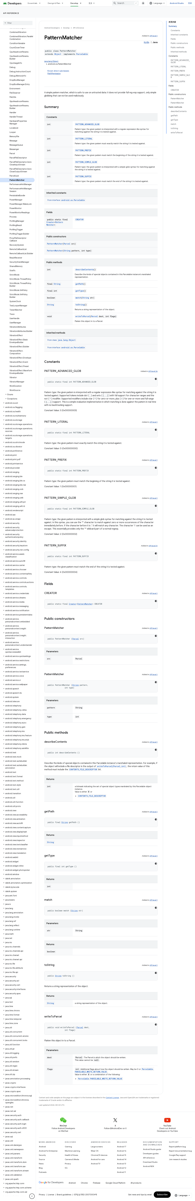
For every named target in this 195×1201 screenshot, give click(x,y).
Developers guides (151, 1153)
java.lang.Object (51, 61)
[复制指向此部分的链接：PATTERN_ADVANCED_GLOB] (83, 371)
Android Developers (52, 28)
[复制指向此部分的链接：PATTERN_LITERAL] (70, 422)
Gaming (68, 1146)
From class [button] (61, 340)
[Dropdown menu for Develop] (81, 3)
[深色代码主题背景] (155, 379)
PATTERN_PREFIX (83, 150)
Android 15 (121, 1155)
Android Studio (177, 3)
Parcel (67, 243)
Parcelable (82, 54)
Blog (41, 1168)
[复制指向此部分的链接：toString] (57, 965)
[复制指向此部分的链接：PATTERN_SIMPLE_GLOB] (78, 498)
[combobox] (125, 3)
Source (42, 1159)
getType (79, 291)
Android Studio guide (152, 1149)
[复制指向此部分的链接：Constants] (62, 362)
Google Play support (177, 1155)
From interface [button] (66, 200)
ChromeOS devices (99, 1155)
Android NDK (148, 1166)
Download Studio (150, 1162)
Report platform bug (177, 1146)
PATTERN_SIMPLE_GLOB (86, 162)
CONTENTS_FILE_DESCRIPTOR (83, 769)
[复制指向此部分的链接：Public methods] (70, 732)
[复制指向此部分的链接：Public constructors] (77, 619)
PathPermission (54, 73)
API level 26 (153, 371)
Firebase (96, 1183)
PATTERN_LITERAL (83, 138)
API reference (11, 13)
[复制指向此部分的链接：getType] (57, 855)
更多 (90, 3)
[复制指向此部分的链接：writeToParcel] (64, 1016)
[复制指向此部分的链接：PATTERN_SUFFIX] (69, 545)
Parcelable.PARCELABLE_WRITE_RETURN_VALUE (100, 1078)
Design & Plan (54, 3)
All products (136, 1183)
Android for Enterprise (48, 1151)
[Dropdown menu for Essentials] (41, 3)
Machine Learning (72, 1151)
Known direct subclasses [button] (58, 72)
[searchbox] (17, 23)
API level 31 (153, 546)
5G (66, 1168)
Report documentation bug (180, 1151)
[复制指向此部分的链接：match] (54, 900)
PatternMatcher (55, 243)
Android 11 (121, 1172)
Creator (50, 222)
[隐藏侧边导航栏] (32, 1196)
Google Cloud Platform (115, 1183)
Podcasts (42, 1172)
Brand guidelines (64, 1195)
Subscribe (162, 1194)
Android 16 (121, 1151)
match (78, 297)
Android (42, 1146)
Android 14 (121, 1159)
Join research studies (178, 1159)
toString (79, 304)
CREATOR (79, 219)
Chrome (84, 1183)
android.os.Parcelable (73, 200)
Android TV (95, 1163)
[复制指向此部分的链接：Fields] (55, 584)
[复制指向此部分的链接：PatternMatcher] (66, 628)
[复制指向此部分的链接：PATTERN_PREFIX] (69, 460)
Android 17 (121, 1146)
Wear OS (94, 1151)
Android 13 (121, 1163)
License (51, 1195)
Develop (74, 3)
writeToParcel (82, 316)
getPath (79, 284)
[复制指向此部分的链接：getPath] (57, 811)
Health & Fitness (71, 1155)
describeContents (84, 269)
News (41, 1163)
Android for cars (98, 1159)
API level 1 (154, 36)
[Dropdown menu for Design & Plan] (63, 3)
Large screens (97, 1146)
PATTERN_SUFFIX (83, 176)
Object (57, 54)
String (67, 250)
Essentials (32, 3)
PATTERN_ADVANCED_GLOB (87, 124)
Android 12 (121, 1168)
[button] (17, 394)
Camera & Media (72, 1159)
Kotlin (146, 42)
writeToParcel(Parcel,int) (111, 766)
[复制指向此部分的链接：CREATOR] (59, 593)
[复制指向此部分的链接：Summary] (61, 107)
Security (42, 1155)
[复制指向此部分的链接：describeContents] (69, 742)
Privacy (68, 1163)
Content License (112, 1097)
